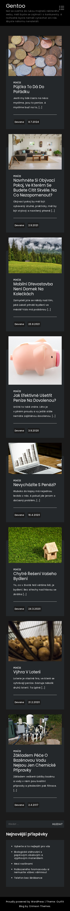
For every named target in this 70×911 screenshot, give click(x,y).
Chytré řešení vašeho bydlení (34, 576)
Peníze (17, 82)
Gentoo (15, 6)
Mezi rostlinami (23, 863)
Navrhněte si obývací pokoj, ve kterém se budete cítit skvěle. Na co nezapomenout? (35, 188)
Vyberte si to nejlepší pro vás (32, 846)
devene (19, 122)
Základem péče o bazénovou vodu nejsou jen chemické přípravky (34, 763)
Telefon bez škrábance (28, 877)
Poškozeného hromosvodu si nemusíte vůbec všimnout (31, 871)
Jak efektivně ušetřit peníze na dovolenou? (34, 398)
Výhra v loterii (27, 672)
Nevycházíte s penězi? (34, 484)
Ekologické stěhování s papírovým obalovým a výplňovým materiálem (28, 855)
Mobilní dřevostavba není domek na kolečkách (33, 289)
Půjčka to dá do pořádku (28, 89)
